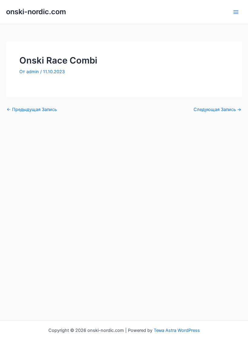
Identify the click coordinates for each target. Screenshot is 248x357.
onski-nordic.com (36, 11)
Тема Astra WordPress (177, 330)
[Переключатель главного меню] (236, 12)
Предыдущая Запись (32, 109)
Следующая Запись (217, 109)
